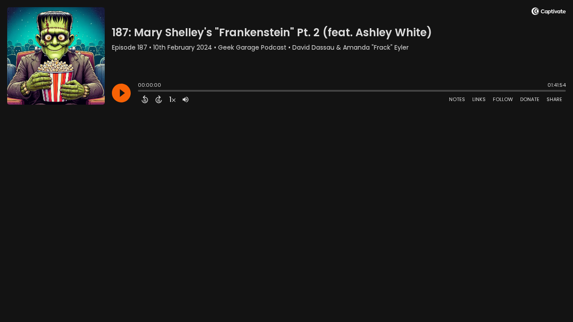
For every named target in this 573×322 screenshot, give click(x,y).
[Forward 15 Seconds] (159, 99)
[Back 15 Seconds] (145, 99)
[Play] (121, 93)
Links (479, 99)
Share (554, 99)
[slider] (140, 91)
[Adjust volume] (185, 99)
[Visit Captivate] (548, 13)
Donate (529, 99)
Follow (503, 99)
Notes (457, 99)
